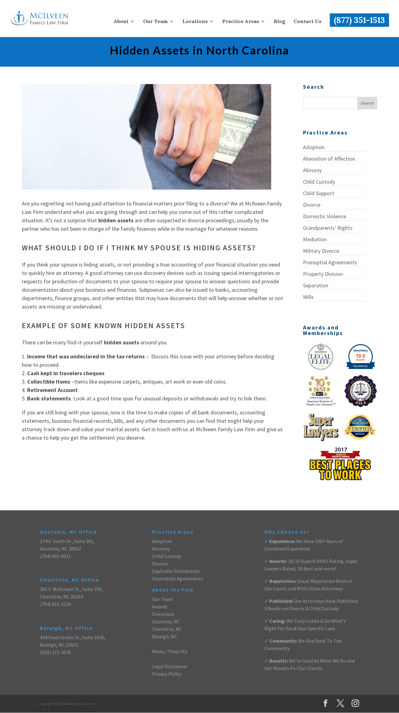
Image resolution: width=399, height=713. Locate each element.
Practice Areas (240, 21)
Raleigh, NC (164, 636)
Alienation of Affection (329, 158)
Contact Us (307, 21)
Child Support (318, 193)
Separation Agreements (177, 578)
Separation (315, 285)
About (120, 21)
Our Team (155, 21)
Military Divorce (321, 250)
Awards (159, 606)
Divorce (311, 204)
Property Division (323, 273)
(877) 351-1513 (359, 20)
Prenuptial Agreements (330, 262)
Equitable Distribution (176, 571)
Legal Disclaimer (170, 666)
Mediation (315, 239)
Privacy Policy (166, 674)
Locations (195, 21)
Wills (308, 296)
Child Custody (319, 181)
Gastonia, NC (166, 621)
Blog (279, 21)
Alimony (312, 170)
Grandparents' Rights (328, 227)
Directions (163, 614)
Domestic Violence (324, 216)
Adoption (313, 147)
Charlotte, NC (167, 629)
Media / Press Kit (170, 651)
